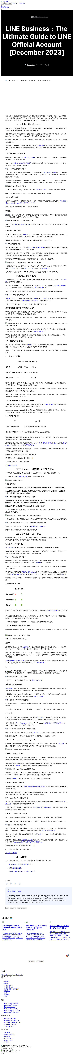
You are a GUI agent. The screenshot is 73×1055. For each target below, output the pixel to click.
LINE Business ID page (20, 476)
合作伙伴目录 (8, 987)
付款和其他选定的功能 (17, 574)
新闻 (5, 993)
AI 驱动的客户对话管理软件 (29, 300)
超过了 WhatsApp (41, 190)
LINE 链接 (8, 688)
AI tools (38, 443)
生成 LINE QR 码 (37, 680)
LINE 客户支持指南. (15, 868)
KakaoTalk (41, 145)
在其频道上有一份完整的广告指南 (53, 723)
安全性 (6, 1042)
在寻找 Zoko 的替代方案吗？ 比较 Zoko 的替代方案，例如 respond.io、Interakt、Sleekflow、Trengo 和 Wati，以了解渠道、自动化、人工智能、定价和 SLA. (60, 935)
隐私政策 (7, 1032)
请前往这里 (40, 663)
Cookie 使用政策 (9, 1034)
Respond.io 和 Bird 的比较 (12, 1010)
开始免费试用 (40, 961)
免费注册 (14, 465)
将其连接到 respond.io (38, 526)
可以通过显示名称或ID (29, 572)
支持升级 (49, 443)
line (7, 908)
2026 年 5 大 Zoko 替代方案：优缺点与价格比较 (59, 927)
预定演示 (8, 853)
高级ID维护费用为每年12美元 (14, 660)
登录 (7, 7)
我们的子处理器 (9, 1038)
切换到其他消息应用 (49, 172)
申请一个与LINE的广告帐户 (23, 723)
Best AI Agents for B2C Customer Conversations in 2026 (12, 928)
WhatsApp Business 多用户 (12, 1022)
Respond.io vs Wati (9, 1007)
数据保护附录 (8, 1040)
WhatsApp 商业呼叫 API (11, 1020)
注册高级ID (26, 647)
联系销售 (31, 961)
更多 (55, 443)
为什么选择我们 (20, 3)
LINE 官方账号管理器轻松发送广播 (34, 786)
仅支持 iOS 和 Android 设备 (21, 224)
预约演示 (8, 465)
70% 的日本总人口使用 (28, 157)
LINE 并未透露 (52, 610)
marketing (12, 908)
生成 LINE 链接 (38, 696)
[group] (36, 976)
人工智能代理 (17, 765)
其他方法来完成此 (38, 331)
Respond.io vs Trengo (10, 1008)
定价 (13, 3)
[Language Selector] (1, 5)
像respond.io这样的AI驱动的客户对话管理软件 (28, 842)
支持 (41, 287)
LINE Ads (40, 717)
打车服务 (12, 203)
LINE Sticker (12, 268)
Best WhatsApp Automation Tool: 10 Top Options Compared (36, 928)
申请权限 (13, 778)
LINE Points (31, 247)
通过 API (61, 743)
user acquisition (22, 908)
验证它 (64, 574)
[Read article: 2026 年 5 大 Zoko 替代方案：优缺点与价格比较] (50, 922)
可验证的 (10, 298)
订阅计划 (29, 344)
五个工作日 (35, 732)
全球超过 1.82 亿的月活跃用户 (21, 163)
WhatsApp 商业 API (10, 1019)
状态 (5, 996)
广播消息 (36, 298)
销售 (36, 287)
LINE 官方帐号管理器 (52, 404)
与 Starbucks (45, 268)
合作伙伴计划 (8, 985)
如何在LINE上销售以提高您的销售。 (20, 864)
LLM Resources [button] (7, 976)
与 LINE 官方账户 (59, 285)
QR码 (7, 671)
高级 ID (38, 562)
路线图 (6, 983)
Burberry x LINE (29, 268)
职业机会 (7, 991)
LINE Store (40, 247)
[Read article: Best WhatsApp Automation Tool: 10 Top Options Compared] (27, 922)
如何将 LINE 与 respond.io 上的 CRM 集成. (22, 871)
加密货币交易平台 (22, 203)
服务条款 (7, 1036)
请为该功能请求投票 (48, 830)
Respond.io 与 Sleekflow (11, 1005)
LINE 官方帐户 (10, 547)
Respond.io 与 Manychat (11, 1012)
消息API (46, 298)
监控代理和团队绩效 (27, 445)
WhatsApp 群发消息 (10, 1024)
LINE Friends (25, 234)
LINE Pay (8, 215)
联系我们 (3, 7)
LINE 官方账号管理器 (25, 840)
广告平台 (32, 203)
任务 (43, 443)
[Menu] (1, 9)
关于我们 (7, 981)
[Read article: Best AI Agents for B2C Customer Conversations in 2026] (3, 922)
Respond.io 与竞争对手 (11, 1003)
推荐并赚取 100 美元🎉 (11, 989)
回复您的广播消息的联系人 (42, 807)
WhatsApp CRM (9, 1026)
